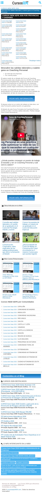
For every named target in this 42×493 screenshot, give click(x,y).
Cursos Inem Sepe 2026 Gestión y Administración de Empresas (21, 449)
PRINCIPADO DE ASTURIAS (19, 342)
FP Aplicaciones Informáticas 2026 (13, 416)
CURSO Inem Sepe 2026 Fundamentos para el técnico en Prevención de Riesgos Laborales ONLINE (21, 397)
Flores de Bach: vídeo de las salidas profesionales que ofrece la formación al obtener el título (19, 466)
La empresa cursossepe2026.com (13, 485)
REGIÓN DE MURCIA (17, 336)
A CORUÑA (7, 21)
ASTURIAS (7, 34)
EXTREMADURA (15, 349)
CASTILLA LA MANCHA (18, 330)
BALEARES (21, 39)
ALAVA (21, 21)
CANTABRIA (21, 53)
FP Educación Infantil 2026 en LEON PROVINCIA (9, 296)
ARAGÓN (13, 333)
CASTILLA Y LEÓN (16, 324)
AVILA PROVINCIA (21, 35)
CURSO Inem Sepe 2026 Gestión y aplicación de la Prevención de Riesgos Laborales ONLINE (19, 405)
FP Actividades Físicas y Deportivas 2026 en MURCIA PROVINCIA (30, 296)
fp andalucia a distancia (8, 462)
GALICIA (13, 321)
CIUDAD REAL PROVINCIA (8, 62)
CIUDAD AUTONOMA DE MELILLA (18, 365)
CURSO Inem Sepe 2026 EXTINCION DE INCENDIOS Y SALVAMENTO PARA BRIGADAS (19, 459)
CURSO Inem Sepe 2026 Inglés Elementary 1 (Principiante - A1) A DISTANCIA (17, 390)
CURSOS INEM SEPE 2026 (10, 8)
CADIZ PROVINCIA (7, 54)
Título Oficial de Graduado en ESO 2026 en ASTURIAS (10, 276)
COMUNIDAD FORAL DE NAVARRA (18, 345)
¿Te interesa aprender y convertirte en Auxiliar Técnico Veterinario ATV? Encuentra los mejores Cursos (19, 472)
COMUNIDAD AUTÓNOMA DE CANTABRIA (20, 353)
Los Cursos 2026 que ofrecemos (28, 483)
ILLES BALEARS (15, 339)
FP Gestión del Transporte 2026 (12, 430)
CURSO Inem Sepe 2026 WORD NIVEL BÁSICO (18, 456)
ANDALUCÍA (14, 312)
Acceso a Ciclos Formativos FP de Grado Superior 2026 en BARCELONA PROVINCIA (31, 277)
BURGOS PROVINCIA (7, 49)
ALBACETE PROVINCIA (7, 26)
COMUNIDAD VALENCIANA (19, 315)
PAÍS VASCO (14, 318)
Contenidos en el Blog (13, 376)
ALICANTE (21, 25)
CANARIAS (14, 327)
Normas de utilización (9, 483)
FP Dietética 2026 (7, 421)
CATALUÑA (14, 306)
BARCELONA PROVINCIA (21, 44)
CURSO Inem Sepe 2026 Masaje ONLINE (16, 412)
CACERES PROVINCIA (21, 49)
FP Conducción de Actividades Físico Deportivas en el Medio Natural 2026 (20, 436)
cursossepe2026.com (14, 489)
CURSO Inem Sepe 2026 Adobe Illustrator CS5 (18, 385)
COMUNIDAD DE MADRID (19, 309)
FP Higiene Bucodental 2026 (11, 426)
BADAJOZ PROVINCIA (7, 40)
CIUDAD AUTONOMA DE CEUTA (21, 361)
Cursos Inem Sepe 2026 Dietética (10, 453)
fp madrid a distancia (22, 462)
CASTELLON (21, 57)
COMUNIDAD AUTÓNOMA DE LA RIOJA (20, 357)
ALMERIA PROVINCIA (21, 30)
